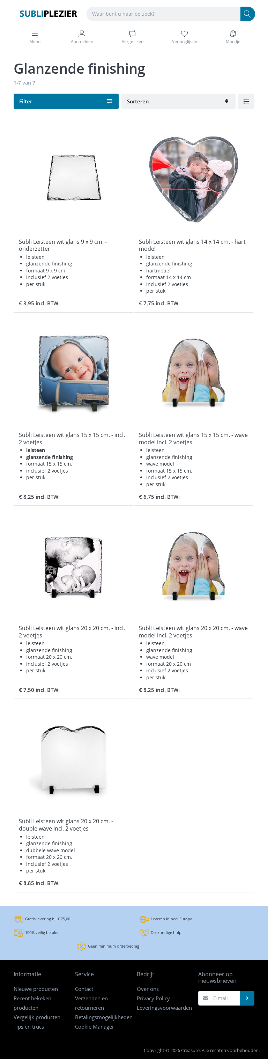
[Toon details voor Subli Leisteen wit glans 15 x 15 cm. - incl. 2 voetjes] (73, 372)
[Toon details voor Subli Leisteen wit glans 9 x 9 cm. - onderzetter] (73, 179)
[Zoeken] (247, 14)
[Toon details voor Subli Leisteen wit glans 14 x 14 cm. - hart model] (193, 179)
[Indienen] (247, 998)
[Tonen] (246, 101)
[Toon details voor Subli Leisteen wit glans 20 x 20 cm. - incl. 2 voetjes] (73, 565)
